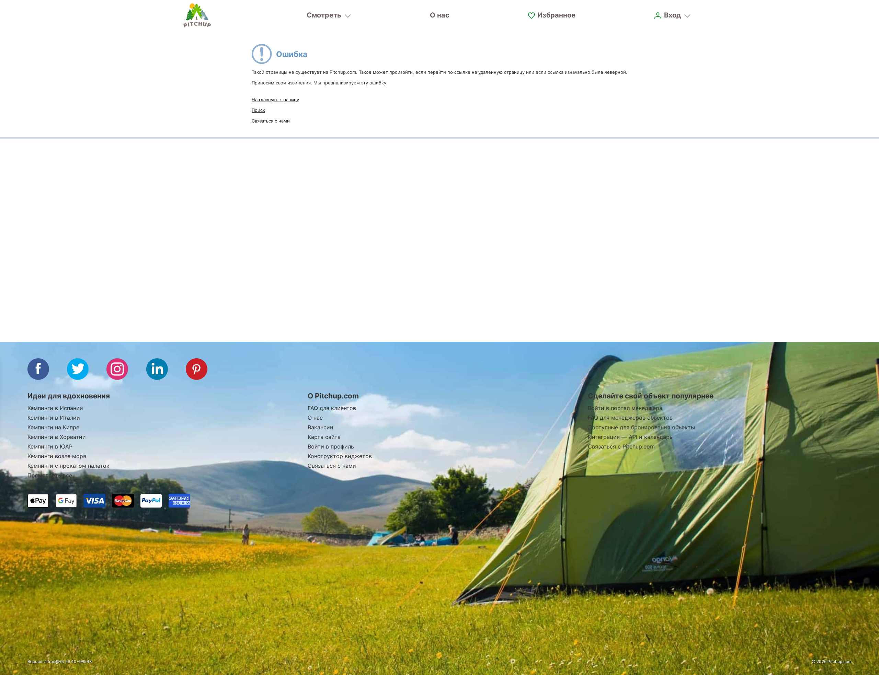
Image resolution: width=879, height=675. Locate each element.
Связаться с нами (271, 121)
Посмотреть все (49, 475)
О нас (439, 15)
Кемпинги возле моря (56, 456)
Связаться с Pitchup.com (621, 446)
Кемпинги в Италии (53, 417)
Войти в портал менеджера (625, 408)
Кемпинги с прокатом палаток (68, 465)
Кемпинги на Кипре (53, 427)
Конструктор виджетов (340, 456)
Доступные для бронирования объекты (641, 427)
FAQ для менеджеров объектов (630, 417)
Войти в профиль (331, 446)
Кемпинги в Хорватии (56, 436)
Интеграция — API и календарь (630, 436)
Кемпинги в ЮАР (49, 446)
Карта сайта (324, 436)
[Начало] (197, 15)
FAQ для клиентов (332, 408)
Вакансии (320, 427)
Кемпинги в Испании (55, 408)
